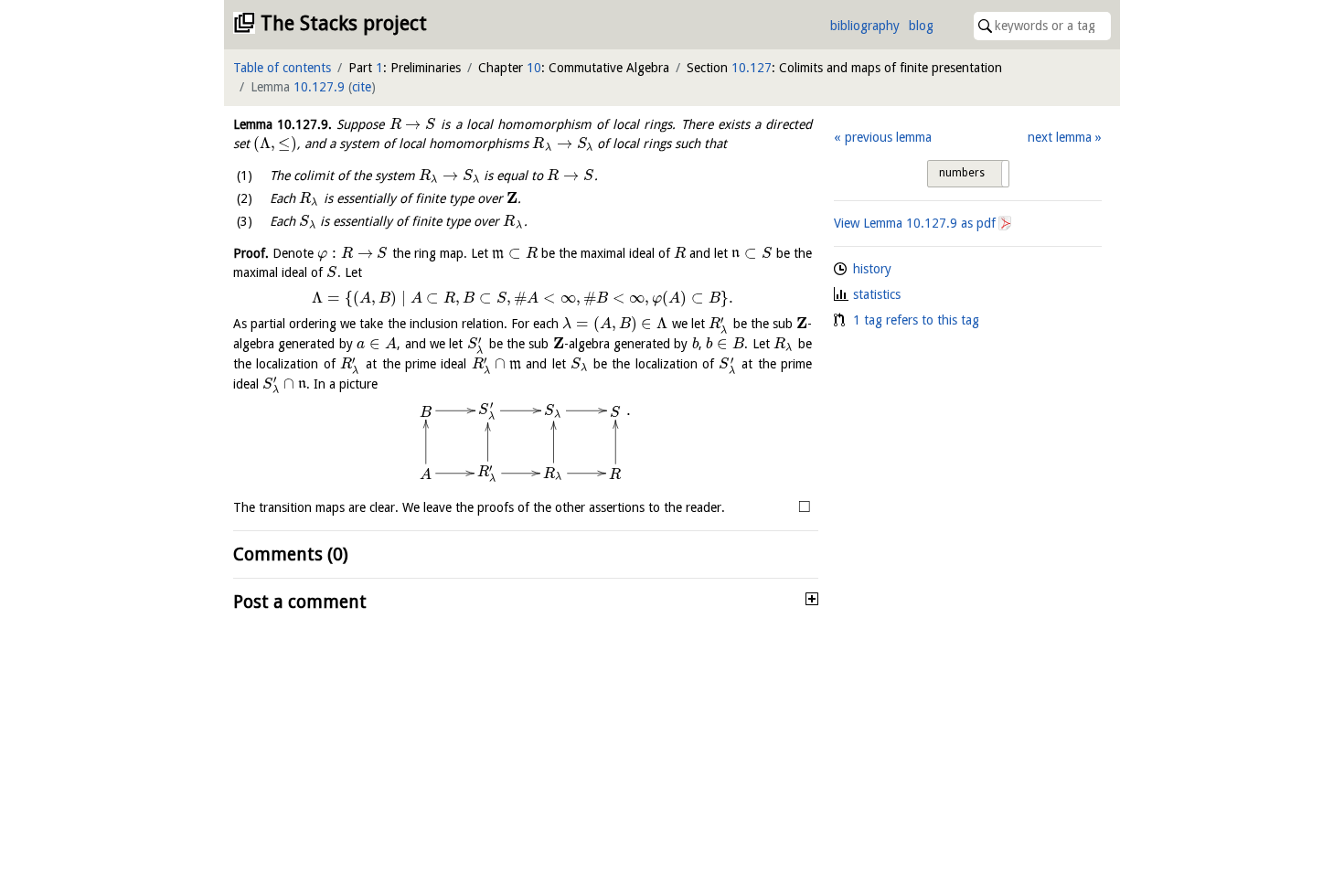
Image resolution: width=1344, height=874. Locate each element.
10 (534, 67)
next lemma (1060, 137)
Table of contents (282, 67)
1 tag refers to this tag (916, 320)
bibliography (865, 25)
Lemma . (282, 124)
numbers (962, 172)
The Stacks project (344, 23)
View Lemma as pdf (915, 223)
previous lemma (888, 137)
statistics (877, 294)
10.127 (751, 67)
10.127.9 (319, 87)
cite (361, 87)
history (872, 268)
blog (921, 25)
